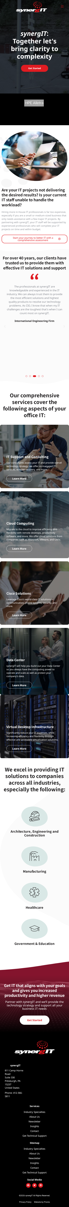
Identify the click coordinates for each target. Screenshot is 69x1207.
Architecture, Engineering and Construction (35, 833)
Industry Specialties (34, 1111)
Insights (34, 1126)
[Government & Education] (34, 929)
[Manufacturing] (34, 856)
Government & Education (34, 943)
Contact (34, 1131)
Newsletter (34, 1121)
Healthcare (34, 907)
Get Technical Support (34, 1135)
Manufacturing (34, 871)
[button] (4, 326)
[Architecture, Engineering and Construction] (34, 816)
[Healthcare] (34, 893)
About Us (34, 1116)
